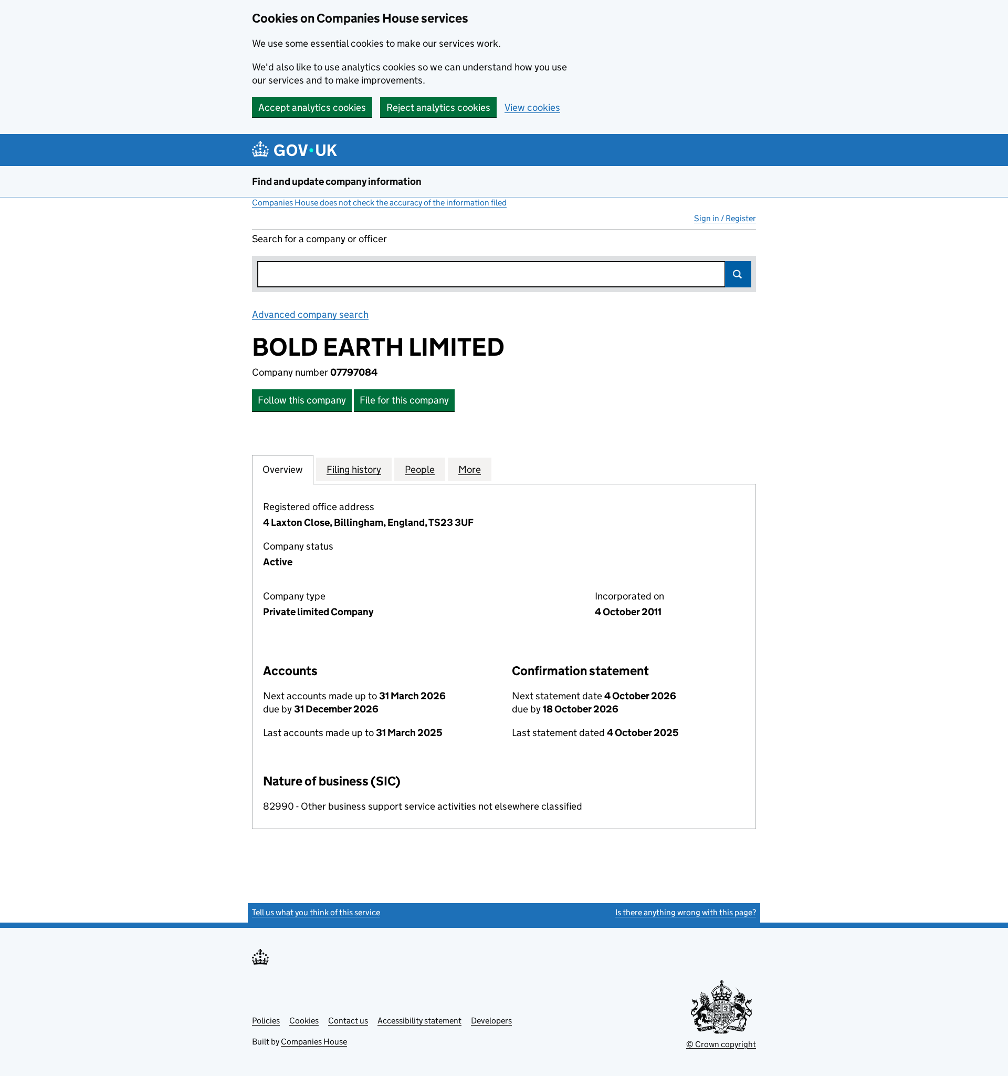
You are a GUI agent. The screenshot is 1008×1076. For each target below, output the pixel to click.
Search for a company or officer (319, 239)
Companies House (314, 1042)
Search (738, 274)
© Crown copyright (721, 1044)
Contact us (348, 1021)
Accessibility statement (419, 1021)
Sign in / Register (725, 218)
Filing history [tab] (354, 469)
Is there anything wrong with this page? (685, 912)
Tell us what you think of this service (316, 912)
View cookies (532, 107)
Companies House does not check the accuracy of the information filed (379, 203)
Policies (266, 1021)
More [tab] (469, 469)
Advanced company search (310, 314)
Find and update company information (337, 181)
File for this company (404, 400)
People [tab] (420, 469)
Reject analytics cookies (438, 107)
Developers (491, 1021)
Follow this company (302, 400)
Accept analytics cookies (312, 107)
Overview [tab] (282, 469)
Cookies (304, 1021)
